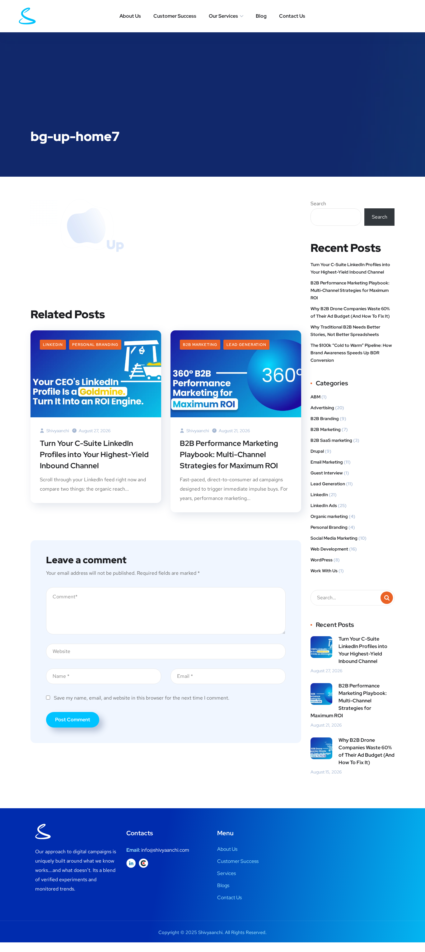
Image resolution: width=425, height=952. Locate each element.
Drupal (317, 451)
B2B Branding (325, 418)
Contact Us (292, 16)
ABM (315, 397)
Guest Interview (327, 473)
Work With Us (324, 570)
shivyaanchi (57, 430)
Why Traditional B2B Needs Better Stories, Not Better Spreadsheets (345, 330)
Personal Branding (95, 344)
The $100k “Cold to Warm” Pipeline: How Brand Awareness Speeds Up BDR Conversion (351, 352)
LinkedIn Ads (324, 505)
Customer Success (174, 16)
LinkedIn (53, 344)
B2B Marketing (200, 344)
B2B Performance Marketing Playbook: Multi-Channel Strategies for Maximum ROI (229, 454)
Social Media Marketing (334, 538)
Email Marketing (327, 462)
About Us (130, 16)
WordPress (322, 560)
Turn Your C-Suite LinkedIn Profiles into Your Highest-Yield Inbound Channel (94, 454)
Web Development (329, 549)
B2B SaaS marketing (331, 440)
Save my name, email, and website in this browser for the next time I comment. (141, 698)
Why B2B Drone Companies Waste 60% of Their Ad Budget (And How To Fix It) (350, 312)
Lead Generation (246, 344)
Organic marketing (329, 516)
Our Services (223, 16)
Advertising (322, 407)
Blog (261, 16)
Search (318, 203)
